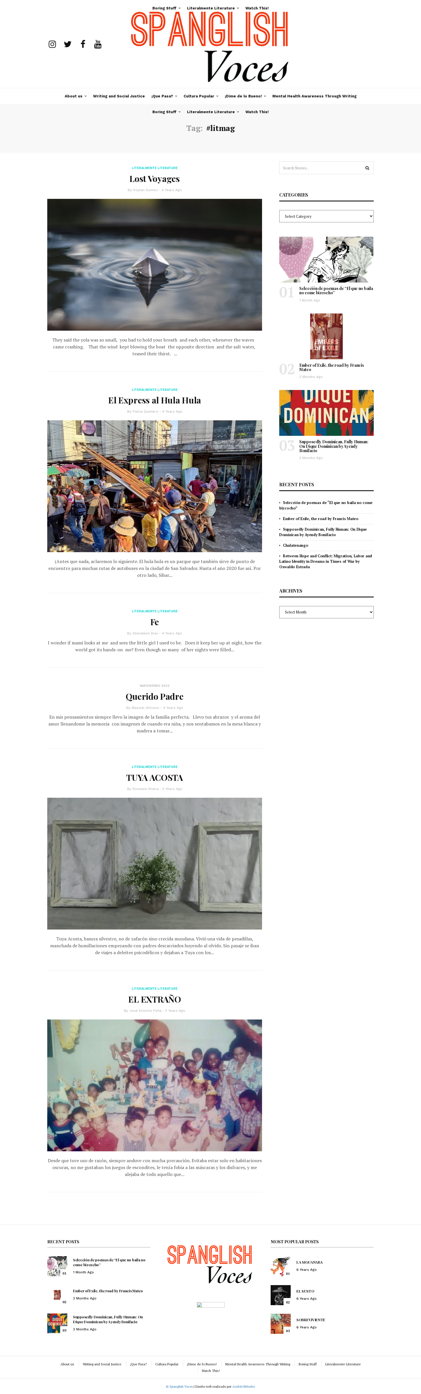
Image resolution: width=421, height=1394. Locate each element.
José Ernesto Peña (145, 1011)
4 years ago (172, 190)
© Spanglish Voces (179, 1387)
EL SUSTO (305, 1291)
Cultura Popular (199, 96)
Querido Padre (154, 696)
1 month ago (309, 300)
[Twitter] (67, 44)
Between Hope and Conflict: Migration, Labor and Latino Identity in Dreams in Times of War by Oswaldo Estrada (325, 561)
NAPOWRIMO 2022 (155, 686)
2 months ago (311, 377)
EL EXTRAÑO (154, 999)
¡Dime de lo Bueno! (243, 96)
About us (73, 96)
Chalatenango (295, 545)
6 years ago (306, 1270)
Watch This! (257, 112)
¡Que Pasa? (162, 96)
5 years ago (172, 789)
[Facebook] (82, 44)
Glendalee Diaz (145, 633)
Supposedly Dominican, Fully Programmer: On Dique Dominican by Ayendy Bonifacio (333, 446)
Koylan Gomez (145, 190)
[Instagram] (52, 44)
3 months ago (311, 458)
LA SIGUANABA (309, 1262)
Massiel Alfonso (145, 708)
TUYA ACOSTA (154, 777)
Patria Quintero (145, 411)
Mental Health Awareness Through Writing (314, 96)
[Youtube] (98, 44)
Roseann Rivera (146, 789)
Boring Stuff (164, 112)
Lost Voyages (154, 178)
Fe (154, 622)
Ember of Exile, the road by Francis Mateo (331, 367)
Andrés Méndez (243, 1387)
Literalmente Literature (211, 112)
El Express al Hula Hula (154, 400)
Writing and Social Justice (119, 96)
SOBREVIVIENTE (310, 1319)
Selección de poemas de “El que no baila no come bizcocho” (336, 290)
